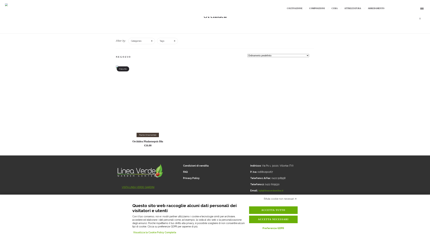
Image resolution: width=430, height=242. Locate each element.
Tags (162, 41)
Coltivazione (295, 8)
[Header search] (411, 9)
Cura (335, 8)
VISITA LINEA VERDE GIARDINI (138, 187)
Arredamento (376, 8)
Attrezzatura (352, 8)
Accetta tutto (273, 210)
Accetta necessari (273, 219)
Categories (136, 41)
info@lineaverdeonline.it (271, 190)
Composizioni (317, 8)
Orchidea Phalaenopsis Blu (147, 141)
